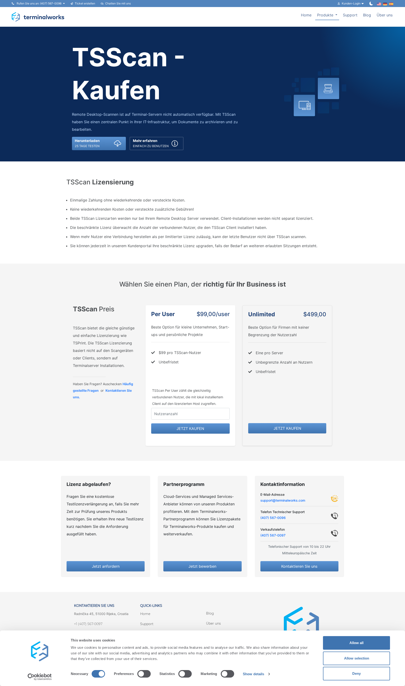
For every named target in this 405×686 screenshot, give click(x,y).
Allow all (356, 643)
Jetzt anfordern (106, 566)
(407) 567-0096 (273, 518)
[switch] (144, 674)
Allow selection (356, 658)
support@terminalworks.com (282, 500)
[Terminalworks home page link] (38, 17)
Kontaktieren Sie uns (299, 566)
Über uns (385, 15)
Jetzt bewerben (202, 566)
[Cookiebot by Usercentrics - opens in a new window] (39, 676)
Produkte (325, 15)
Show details (253, 674)
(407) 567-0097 (272, 535)
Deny (356, 673)
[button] (99, 143)
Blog (367, 15)
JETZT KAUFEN (190, 428)
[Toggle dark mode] (371, 3)
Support (350, 15)
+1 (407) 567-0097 (88, 624)
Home (306, 15)
